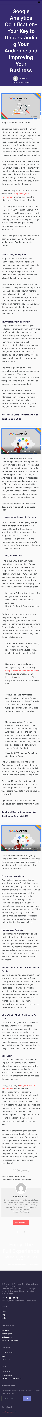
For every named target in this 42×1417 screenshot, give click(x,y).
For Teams (5, 1330)
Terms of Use (6, 1372)
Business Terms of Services (11, 1378)
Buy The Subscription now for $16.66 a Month (21, 1265)
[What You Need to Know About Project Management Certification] (17, 1232)
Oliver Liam (22, 1196)
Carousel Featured (7, 1176)
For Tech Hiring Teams (9, 1340)
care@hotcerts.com (8, 1412)
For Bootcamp (6, 1337)
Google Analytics (20, 1176)
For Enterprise (6, 1334)
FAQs (3, 1356)
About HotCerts (7, 1353)
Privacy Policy (6, 1375)
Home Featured (26, 1179)
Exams (3, 1311)
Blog (3, 1315)
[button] (21, 1222)
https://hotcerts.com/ (21, 1212)
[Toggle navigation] (39, 2)
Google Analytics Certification (11, 1179)
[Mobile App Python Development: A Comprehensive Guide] (24, 1232)
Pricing (4, 1318)
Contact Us (5, 1359)
